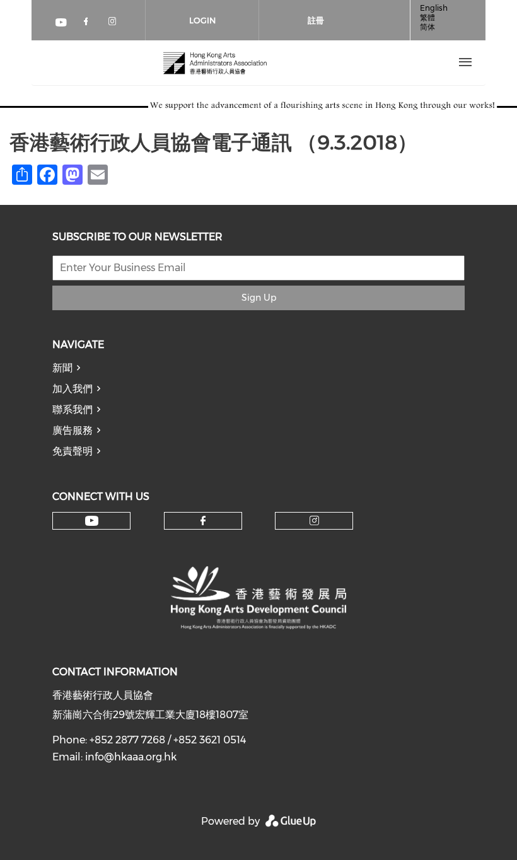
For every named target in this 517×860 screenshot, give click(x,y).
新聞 (62, 368)
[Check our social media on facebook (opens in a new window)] (88, 24)
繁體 (427, 17)
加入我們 (72, 389)
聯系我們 (72, 409)
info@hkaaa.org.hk (131, 757)
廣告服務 (72, 430)
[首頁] (215, 62)
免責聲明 (72, 451)
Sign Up (258, 297)
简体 (427, 27)
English (434, 8)
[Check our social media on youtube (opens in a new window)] (61, 24)
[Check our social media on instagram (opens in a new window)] (114, 24)
